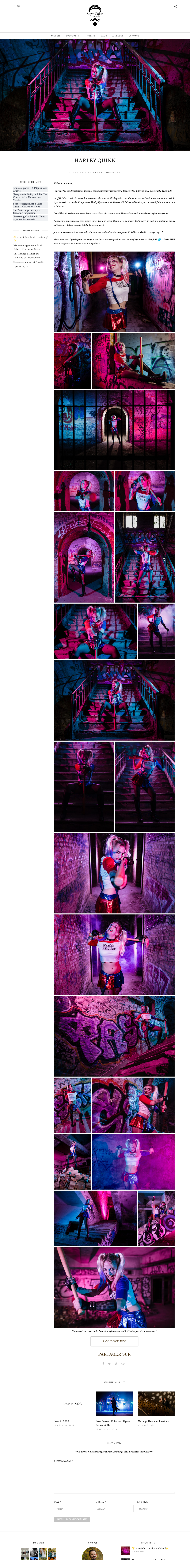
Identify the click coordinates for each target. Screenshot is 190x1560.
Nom (57, 1502)
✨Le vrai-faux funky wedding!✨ (150, 1548)
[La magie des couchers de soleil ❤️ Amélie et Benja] (43, 1552)
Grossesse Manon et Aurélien (29, 262)
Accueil (56, 36)
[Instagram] (18, 6)
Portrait (113, 173)
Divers (98, 173)
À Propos (118, 36)
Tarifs (91, 36)
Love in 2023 (61, 1421)
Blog (104, 36)
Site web (142, 1502)
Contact (134, 36)
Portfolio (72, 36)
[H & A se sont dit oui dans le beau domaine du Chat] (52, 1552)
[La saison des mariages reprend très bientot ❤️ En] (34, 1552)
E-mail (101, 1502)
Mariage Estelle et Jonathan (153, 1421)
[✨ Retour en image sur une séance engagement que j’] (25, 1552)
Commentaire (63, 1461)
